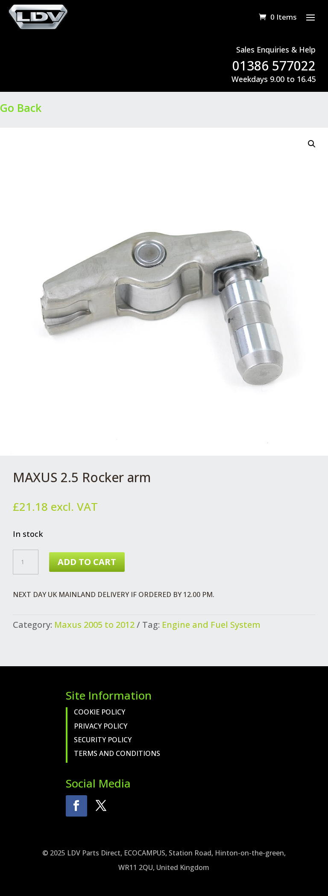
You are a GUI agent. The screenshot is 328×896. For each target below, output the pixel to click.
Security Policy (103, 739)
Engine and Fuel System (211, 624)
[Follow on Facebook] (76, 806)
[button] (311, 144)
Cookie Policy (99, 712)
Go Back (20, 107)
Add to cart (87, 562)
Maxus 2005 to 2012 (94, 624)
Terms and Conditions (117, 753)
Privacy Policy (100, 726)
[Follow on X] (101, 806)
